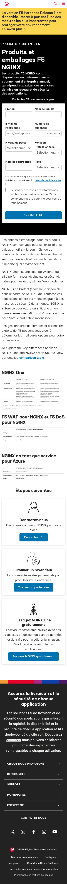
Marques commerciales (24, 857)
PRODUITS (9, 44)
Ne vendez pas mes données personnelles (33, 869)
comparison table (31, 358)
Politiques (50, 857)
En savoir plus (12, 29)
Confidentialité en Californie (42, 863)
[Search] (55, 3)
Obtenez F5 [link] (31, 44)
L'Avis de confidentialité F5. (33, 182)
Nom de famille (44, 109)
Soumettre (33, 215)
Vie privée (14, 863)
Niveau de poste (15, 142)
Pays (38, 162)
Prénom (10, 109)
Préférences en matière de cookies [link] (33, 874)
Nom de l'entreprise (18, 162)
